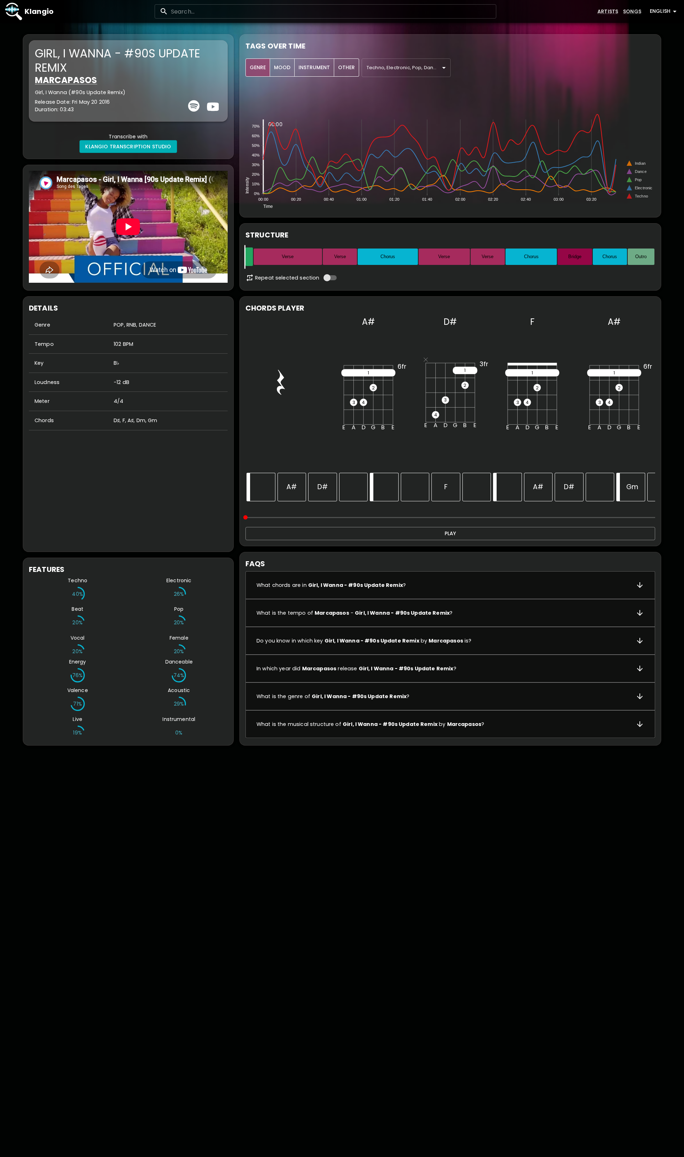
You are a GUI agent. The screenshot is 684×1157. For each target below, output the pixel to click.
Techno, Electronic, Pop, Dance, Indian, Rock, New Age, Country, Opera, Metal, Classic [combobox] (409, 67)
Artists (607, 11)
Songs (632, 11)
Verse (288, 256)
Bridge (574, 256)
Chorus (387, 256)
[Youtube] (212, 106)
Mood (282, 67)
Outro (641, 256)
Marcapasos (66, 80)
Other (346, 67)
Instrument (314, 67)
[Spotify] (193, 105)
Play (450, 533)
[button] (450, 585)
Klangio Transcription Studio (128, 146)
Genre (258, 67)
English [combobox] (660, 11)
